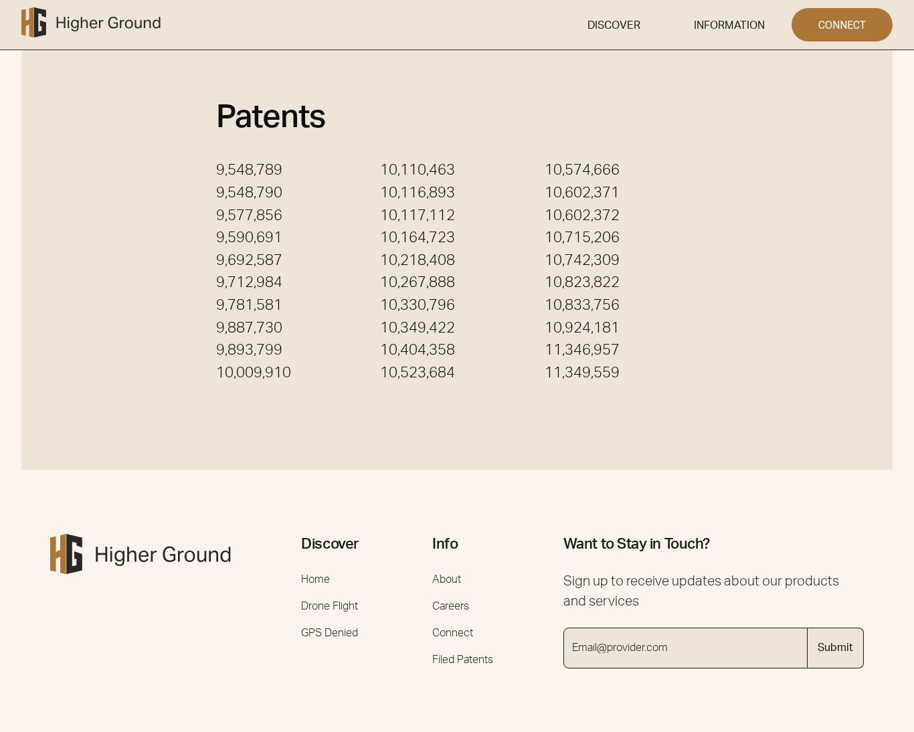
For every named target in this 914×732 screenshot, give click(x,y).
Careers (450, 606)
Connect (452, 633)
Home (315, 579)
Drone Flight (329, 606)
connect (842, 25)
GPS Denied (329, 633)
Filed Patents (462, 659)
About (446, 579)
